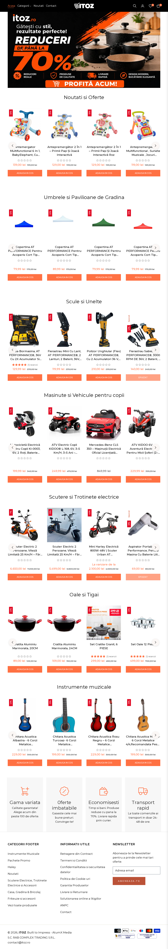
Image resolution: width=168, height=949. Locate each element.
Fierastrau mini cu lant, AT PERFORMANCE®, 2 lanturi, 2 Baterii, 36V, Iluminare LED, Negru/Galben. (64, 355)
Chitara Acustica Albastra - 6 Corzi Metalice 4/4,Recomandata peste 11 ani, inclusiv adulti (25, 740)
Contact (66, 912)
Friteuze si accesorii (21, 898)
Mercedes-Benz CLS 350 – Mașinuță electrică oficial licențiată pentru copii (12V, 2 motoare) (104, 449)
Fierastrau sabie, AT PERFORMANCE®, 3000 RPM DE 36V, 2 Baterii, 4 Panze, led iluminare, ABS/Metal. (143, 355)
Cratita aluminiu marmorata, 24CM (64, 646)
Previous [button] (22, 50)
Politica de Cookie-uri (75, 878)
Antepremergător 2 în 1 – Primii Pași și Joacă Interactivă (64, 150)
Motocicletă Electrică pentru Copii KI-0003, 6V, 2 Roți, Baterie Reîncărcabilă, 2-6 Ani (25, 449)
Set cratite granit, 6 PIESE (104, 646)
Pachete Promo (19, 860)
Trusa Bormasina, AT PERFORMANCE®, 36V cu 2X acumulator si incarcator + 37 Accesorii (25, 355)
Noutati (13, 873)
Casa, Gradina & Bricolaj (24, 892)
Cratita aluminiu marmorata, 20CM (25, 646)
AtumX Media (62, 932)
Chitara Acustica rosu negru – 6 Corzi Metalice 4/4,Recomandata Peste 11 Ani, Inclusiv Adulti (103, 740)
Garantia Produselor (74, 885)
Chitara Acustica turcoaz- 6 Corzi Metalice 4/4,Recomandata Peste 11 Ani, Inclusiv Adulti (64, 740)
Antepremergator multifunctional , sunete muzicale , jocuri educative (143, 151)
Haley (12, 867)
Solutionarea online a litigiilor (80, 898)
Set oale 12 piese (143, 644)
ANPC (64, 905)
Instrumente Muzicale (23, 853)
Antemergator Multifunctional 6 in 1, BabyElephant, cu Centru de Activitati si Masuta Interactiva (25, 151)
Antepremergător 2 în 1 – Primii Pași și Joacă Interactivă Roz (104, 150)
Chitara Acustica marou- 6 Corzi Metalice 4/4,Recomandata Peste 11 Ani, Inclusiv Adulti (143, 740)
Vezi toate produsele (22, 905)
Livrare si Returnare (74, 892)
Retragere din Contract (76, 853)
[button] (135, 5)
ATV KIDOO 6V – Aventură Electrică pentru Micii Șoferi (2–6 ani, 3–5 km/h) (143, 449)
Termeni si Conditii (73, 860)
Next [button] (146, 50)
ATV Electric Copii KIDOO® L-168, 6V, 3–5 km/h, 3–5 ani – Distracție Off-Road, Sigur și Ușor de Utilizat (64, 449)
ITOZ (22, 932)
